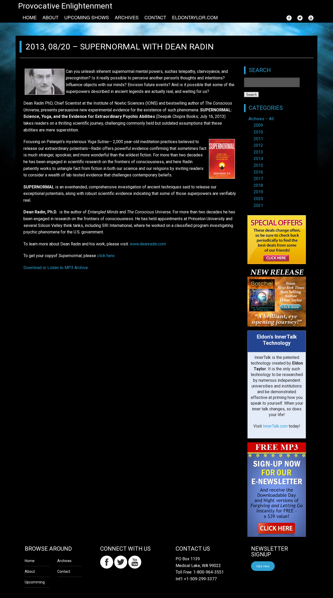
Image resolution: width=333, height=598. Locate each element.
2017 (258, 178)
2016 (258, 172)
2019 (258, 191)
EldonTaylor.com (195, 17)
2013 (258, 152)
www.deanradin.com (148, 243)
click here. (106, 255)
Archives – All (261, 118)
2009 (258, 125)
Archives (127, 17)
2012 (258, 145)
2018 (258, 185)
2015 (258, 165)
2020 (258, 198)
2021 (258, 205)
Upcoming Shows (86, 17)
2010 (258, 132)
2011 (258, 138)
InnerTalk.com (275, 426)
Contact (155, 17)
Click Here (263, 566)
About (50, 17)
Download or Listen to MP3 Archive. (56, 267)
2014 (258, 158)
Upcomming (35, 582)
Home (30, 17)
